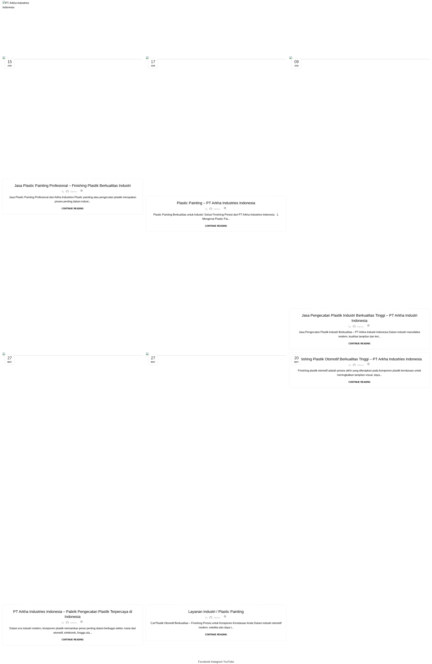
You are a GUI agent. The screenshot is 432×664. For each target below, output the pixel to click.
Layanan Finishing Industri (174, 196)
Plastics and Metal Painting (40, 657)
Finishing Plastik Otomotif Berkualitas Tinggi (57, 179)
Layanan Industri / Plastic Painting (216, 611)
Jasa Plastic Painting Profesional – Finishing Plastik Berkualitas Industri (72, 185)
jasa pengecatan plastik (99, 179)
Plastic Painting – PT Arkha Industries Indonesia (216, 203)
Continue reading (73, 208)
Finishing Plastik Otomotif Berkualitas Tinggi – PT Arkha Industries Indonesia (359, 359)
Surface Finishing (125, 179)
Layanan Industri (20, 179)
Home (177, 37)
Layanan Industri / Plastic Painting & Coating (45, 605)
